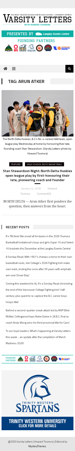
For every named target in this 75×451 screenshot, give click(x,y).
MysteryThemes (37, 446)
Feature (16, 164)
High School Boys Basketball (44, 164)
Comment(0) (44, 194)
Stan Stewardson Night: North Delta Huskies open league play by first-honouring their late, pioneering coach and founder (37, 175)
